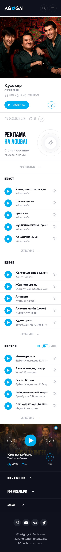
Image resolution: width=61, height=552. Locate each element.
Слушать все (27, 250)
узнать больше (27, 166)
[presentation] (11, 440)
